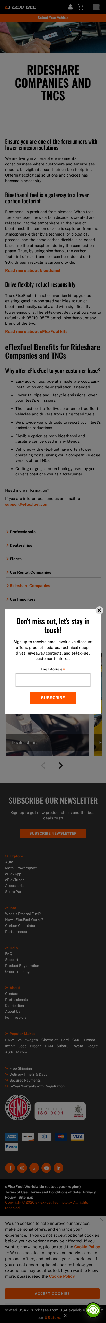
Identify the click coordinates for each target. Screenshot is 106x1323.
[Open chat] (93, 1310)
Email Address (53, 669)
